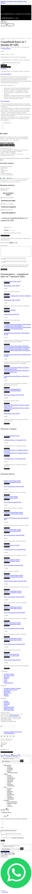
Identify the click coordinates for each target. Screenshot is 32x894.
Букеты (6, 701)
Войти (2, 840)
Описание (3, 68)
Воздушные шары (9, 710)
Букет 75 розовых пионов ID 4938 (13, 565)
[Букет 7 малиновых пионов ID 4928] (12, 623)
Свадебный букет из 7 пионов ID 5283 (14, 458)
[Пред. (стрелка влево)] (2, 856)
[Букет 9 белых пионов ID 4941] (11, 497)
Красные (9, 788)
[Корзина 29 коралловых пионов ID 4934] (13, 576)
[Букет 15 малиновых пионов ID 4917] (12, 591)
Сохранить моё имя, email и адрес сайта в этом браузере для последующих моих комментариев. (15, 265)
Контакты (3, 1)
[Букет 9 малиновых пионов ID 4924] (12, 481)
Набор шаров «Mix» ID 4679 (12, 413)
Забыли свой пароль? (18, 837)
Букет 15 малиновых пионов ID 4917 (14, 596)
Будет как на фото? (6, 74)
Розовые (9, 793)
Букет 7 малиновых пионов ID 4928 (14, 628)
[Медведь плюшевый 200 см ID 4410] (12, 389)
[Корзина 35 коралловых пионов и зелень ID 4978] (13, 513)
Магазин (6, 695)
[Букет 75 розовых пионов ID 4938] (12, 560)
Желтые (9, 796)
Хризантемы (10, 785)
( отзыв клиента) (6, 48)
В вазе (5, 705)
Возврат (6, 694)
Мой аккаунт (7, 692)
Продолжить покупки (7, 752)
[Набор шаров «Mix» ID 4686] (17, 295)
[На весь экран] (9, 853)
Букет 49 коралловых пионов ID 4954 (14, 644)
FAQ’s (5, 681)
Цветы (6, 774)
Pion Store (3, 38)
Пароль (3, 834)
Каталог (3, 2)
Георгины (10, 777)
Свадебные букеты (9, 707)
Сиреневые (10, 797)
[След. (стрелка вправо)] (6, 856)
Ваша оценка (5, 242)
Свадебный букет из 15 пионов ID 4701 (15, 440)
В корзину (3, 65)
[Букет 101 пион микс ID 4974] (11, 654)
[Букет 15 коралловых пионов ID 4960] (13, 607)
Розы (5, 787)
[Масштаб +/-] (13, 853)
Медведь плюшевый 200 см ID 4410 (14, 395)
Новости (6, 678)
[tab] (16, 68)
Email (3, 262)
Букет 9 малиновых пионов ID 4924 (14, 486)
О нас (5, 680)
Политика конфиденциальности (13, 731)
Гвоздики (9, 784)
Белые (9, 790)
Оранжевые (10, 798)
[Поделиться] (6, 853)
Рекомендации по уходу (10, 689)
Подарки (6, 800)
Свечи (9, 804)
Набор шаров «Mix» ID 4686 (12, 300)
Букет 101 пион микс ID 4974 (12, 660)
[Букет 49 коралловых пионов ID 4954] (13, 639)
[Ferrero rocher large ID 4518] (10, 310)
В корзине (7, 704)
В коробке (7, 702)
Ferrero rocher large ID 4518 (11, 314)
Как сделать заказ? (9, 675)
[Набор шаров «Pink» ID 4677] (12, 281)
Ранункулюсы (11, 778)
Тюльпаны (10, 779)
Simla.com (5, 892)
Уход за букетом (5, 101)
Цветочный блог (8, 682)
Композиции (7, 765)
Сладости (10, 806)
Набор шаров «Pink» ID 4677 (12, 285)
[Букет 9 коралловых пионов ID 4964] (12, 530)
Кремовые (10, 791)
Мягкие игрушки (9, 708)
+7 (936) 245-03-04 (13, 715)
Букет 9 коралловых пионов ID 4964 (14, 535)
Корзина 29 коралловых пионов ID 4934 (15, 581)
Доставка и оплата (12, 1)
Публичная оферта (9, 733)
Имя (2, 259)
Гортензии (10, 781)
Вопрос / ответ (22, 1)
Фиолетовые (10, 794)
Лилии (9, 782)
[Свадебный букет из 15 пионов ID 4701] (12, 435)
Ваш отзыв (4, 245)
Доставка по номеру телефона (12, 688)
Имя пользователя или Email (9, 830)
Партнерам (7, 691)
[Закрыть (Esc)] (2, 853)
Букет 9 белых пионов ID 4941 (12, 502)
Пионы (13, 38)
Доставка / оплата (9, 674)
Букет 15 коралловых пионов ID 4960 (14, 612)
